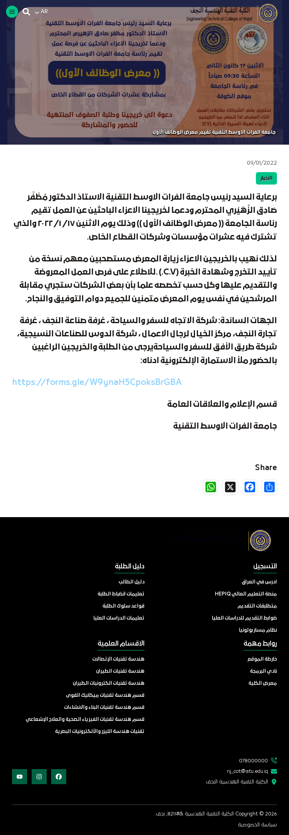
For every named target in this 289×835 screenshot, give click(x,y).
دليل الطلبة (129, 566)
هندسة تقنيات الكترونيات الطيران (108, 683)
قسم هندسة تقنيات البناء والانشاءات (104, 707)
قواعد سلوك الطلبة (123, 606)
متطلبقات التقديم (257, 606)
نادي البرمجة (263, 671)
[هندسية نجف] (226, 13)
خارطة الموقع (262, 659)
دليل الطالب (131, 582)
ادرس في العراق (259, 582)
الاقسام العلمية (120, 644)
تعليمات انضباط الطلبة (120, 594)
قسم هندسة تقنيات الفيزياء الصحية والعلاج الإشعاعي (85, 719)
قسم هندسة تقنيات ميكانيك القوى (105, 695)
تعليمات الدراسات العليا (118, 618)
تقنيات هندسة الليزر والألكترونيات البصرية (99, 731)
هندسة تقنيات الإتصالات (118, 659)
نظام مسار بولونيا (258, 630)
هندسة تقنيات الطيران (120, 671)
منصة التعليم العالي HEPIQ (246, 594)
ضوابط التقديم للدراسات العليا (244, 618)
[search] (26, 11)
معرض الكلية (262, 683)
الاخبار (266, 178)
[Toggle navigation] (12, 12)
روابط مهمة (260, 644)
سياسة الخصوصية (257, 825)
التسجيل (265, 566)
